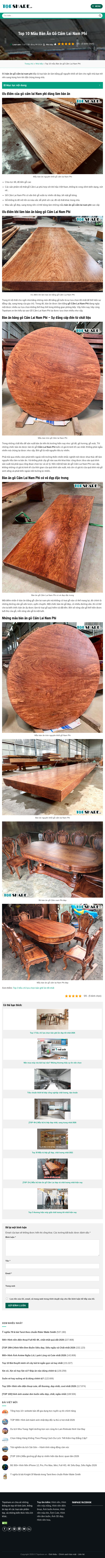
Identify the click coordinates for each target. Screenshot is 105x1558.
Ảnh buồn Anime (51, 1509)
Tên (7, 1261)
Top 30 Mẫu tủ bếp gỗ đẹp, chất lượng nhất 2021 (52, 1153)
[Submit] (100, 15)
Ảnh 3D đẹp (57, 1516)
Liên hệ (81, 1554)
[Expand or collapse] (99, 85)
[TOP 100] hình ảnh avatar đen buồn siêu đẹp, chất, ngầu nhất (34, 1394)
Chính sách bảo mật (68, 1554)
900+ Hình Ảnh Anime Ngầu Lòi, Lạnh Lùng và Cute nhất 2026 (34, 1355)
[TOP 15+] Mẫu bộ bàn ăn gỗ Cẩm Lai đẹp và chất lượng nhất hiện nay (52, 1182)
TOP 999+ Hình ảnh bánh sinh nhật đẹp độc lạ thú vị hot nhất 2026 (42, 1420)
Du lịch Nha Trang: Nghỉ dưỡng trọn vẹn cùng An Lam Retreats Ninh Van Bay (48, 1429)
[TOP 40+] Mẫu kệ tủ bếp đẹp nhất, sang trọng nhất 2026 (52, 1123)
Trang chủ (29, 64)
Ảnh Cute (54, 1513)
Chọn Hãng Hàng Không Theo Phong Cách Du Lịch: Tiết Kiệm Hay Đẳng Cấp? (48, 1438)
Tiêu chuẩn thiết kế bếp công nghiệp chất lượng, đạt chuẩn (52, 1093)
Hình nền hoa (43, 1520)
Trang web (10, 1286)
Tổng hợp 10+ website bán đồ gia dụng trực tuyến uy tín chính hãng (43, 1411)
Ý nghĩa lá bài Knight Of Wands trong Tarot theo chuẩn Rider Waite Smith (45, 1474)
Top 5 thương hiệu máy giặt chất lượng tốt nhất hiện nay (52, 1212)
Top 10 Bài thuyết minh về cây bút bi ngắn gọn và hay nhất (32, 1363)
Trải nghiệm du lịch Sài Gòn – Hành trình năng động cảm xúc (39, 1447)
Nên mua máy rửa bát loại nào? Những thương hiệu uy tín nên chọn (52, 1063)
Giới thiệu (53, 1554)
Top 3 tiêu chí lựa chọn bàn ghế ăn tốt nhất (33, 988)
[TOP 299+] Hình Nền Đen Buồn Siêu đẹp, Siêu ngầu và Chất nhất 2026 (38, 1348)
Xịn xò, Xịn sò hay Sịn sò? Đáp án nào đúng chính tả (29, 1371)
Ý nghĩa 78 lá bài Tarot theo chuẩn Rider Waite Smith (29, 1332)
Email (8, 1273)
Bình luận (10, 1237)
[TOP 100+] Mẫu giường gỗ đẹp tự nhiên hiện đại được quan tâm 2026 (44, 1456)
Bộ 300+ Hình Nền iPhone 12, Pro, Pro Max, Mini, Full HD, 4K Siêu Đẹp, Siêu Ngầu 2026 (53, 1465)
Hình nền (55, 1502)
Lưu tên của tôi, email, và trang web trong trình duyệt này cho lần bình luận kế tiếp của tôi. (52, 1299)
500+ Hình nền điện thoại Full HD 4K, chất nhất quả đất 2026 (33, 1340)
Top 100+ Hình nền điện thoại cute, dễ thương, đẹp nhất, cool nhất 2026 (39, 1386)
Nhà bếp (49, 45)
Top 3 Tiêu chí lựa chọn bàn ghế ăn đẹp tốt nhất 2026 (52, 1033)
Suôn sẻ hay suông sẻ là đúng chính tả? (23, 1378)
